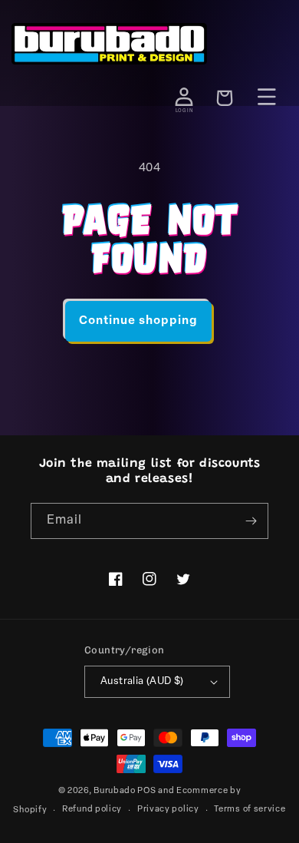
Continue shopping (138, 321)
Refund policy (92, 809)
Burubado (115, 791)
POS (146, 791)
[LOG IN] (184, 97)
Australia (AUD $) (142, 681)
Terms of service (249, 809)
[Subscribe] (251, 521)
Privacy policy (168, 809)
